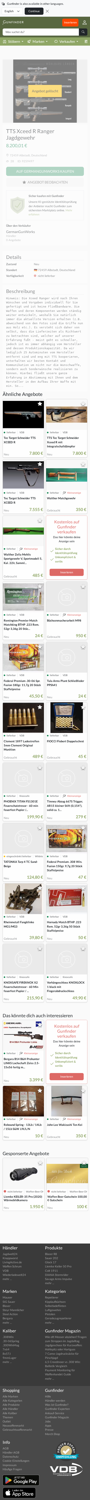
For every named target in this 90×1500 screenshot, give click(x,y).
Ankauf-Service (54, 1413)
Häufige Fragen (12, 1469)
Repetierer (51, 1297)
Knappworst (10, 1258)
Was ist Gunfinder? (56, 1404)
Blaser (6, 1306)
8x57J (7, 1353)
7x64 (6, 1349)
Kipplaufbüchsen (55, 1301)
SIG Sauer (9, 1301)
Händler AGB (11, 1452)
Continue (34, 11)
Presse (49, 1429)
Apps (48, 1425)
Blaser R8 (51, 1254)
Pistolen (50, 1314)
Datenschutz (11, 1456)
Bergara (8, 1318)
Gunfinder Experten (57, 1409)
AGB (6, 1448)
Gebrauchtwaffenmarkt (17, 1429)
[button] (82, 22)
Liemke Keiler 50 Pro (58, 1266)
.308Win (8, 1337)
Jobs (48, 1421)
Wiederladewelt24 (14, 1275)
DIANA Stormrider (56, 1275)
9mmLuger (9, 1357)
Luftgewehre (53, 1310)
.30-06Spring (11, 1341)
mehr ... (7, 1279)
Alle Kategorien (12, 1400)
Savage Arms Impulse (58, 1279)
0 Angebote (13, 240)
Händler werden (55, 1400)
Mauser (7, 1297)
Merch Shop (52, 1434)
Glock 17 (50, 1262)
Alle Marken (10, 1396)
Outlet (7, 1421)
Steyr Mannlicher (13, 1310)
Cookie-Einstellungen (16, 1460)
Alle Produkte (11, 1404)
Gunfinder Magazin (57, 1417)
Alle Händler (10, 1409)
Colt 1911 (51, 1270)
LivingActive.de (12, 1262)
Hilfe (48, 1396)
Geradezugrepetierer (58, 1318)
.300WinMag (11, 1345)
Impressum (10, 1465)
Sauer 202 (51, 1258)
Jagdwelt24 (10, 1254)
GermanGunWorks (20, 232)
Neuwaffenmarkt (13, 1425)
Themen (8, 1417)
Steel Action (10, 1314)
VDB (6, 1270)
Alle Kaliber (10, 1413)
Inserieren (70, 22)
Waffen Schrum (12, 1266)
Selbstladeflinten (55, 1306)
